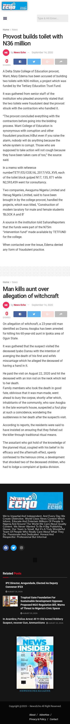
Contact (54, 719)
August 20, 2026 (15, 592)
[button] (5, 18)
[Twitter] (14, 548)
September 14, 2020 (42, 52)
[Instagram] (21, 548)
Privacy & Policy (37, 719)
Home (6, 29)
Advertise (44, 714)
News (15, 29)
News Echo (20, 52)
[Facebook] (6, 548)
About (32, 714)
